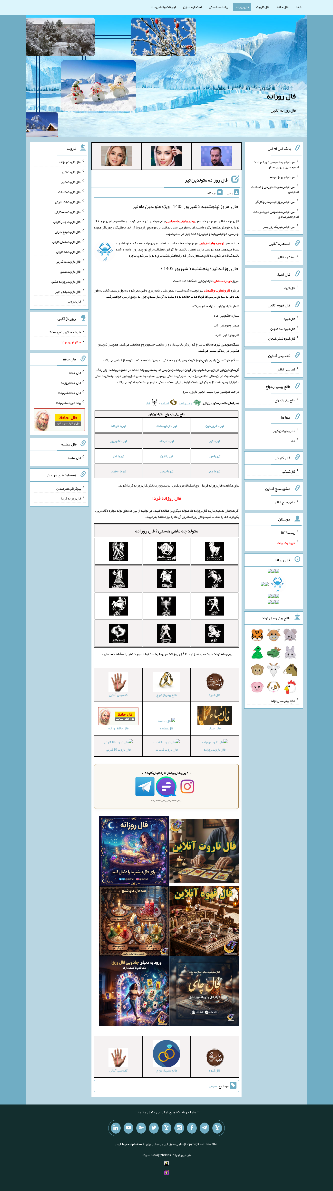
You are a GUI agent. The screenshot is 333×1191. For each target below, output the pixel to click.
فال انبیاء (289, 287)
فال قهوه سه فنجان (282, 328)
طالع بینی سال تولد (283, 700)
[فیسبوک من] (192, 1128)
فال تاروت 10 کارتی (118, 749)
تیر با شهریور (118, 440)
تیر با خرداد (118, 425)
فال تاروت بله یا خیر (68, 291)
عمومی (213, 1086)
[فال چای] (204, 992)
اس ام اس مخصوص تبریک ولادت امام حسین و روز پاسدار (276, 164)
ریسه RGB (288, 532)
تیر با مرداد (166, 440)
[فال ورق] (134, 992)
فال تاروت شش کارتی (66, 241)
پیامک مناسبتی (218, 6)
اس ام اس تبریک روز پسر (279, 226)
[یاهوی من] (217, 1128)
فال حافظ (282, 6)
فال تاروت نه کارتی (68, 251)
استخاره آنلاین (192, 6)
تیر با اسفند (118, 471)
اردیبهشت (186, 403)
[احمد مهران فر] (216, 157)
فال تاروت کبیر (71, 171)
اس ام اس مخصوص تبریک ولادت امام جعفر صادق (276, 214)
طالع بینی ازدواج (284, 400)
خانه (299, 6)
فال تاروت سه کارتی (68, 211)
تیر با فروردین (215, 425)
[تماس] (166, 1128)
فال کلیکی (288, 471)
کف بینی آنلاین (286, 369)
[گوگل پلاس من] (141, 1128)
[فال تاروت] (204, 852)
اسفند (164, 403)
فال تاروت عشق (70, 271)
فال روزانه (242, 6)
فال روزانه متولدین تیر (206, 180)
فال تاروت (262, 6)
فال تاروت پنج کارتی (68, 231)
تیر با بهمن (166, 471)
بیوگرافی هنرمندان (68, 488)
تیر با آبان (166, 456)
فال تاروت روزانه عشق (66, 281)
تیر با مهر (214, 456)
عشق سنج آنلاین (284, 501)
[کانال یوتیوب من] (128, 1128)
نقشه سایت (150, 1154)
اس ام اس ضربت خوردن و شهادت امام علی (275, 189)
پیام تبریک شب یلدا (68, 402)
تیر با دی (214, 471)
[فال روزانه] (134, 852)
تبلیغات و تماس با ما (163, 6)
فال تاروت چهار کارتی (67, 221)
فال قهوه (289, 318)
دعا (293, 440)
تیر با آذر (118, 456)
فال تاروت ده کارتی (68, 261)
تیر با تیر (214, 440)
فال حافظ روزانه (71, 382)
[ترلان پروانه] (166, 157)
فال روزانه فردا (71, 498)
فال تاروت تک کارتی (68, 201)
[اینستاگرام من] (179, 1128)
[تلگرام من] (204, 1128)
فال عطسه (166, 728)
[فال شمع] (134, 922)
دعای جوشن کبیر (284, 430)
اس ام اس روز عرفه (282, 176)
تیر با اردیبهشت (167, 425)
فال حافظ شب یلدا (69, 392)
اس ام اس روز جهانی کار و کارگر (275, 201)
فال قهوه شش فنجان (281, 338)
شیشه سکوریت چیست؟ (65, 332)
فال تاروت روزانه (214, 749)
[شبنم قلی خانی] (116, 157)
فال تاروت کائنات (167, 749)
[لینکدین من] (116, 1128)
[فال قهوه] (204, 922)
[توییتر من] (154, 1128)
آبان (148, 403)
